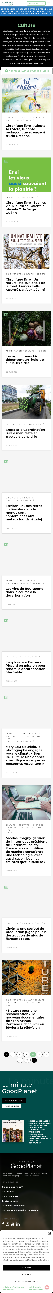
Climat (28, 117)
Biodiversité (13, 117)
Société (29, 120)
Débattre (23, 825)
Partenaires (8, 1191)
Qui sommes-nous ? (12, 1187)
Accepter (26, 1267)
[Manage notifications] (47, 1287)
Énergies (23, 657)
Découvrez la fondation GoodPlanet (20, 1210)
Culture (40, 117)
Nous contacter (10, 1196)
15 (27, 1060)
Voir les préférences (26, 1282)
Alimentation (14, 351)
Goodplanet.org (14, 1100)
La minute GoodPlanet (13, 1205)
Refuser (26, 1275)
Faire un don (36, 3)
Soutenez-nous (10, 1201)
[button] (49, 1233)
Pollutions (15, 120)
